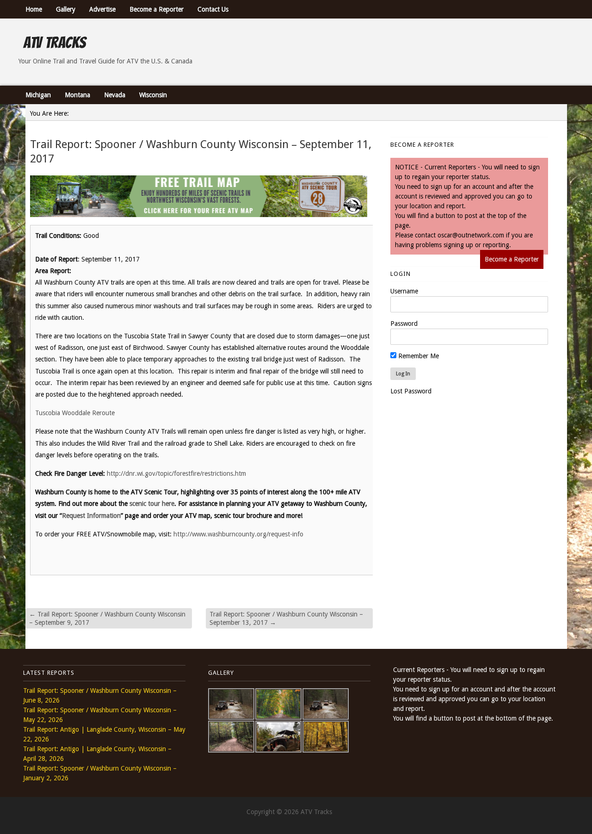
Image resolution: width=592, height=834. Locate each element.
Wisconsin (153, 95)
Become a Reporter (157, 9)
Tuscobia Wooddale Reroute (76, 413)
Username (404, 291)
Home (33, 9)
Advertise (102, 9)
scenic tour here (152, 503)
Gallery (65, 9)
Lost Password (411, 391)
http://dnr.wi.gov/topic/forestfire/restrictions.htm (176, 473)
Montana (77, 95)
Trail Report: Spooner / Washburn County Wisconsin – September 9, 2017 (107, 618)
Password (404, 323)
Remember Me (417, 356)
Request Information (91, 515)
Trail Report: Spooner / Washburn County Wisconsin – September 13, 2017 (286, 618)
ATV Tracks (54, 42)
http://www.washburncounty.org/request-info (238, 534)
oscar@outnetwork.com (471, 235)
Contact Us (212, 9)
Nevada (114, 95)
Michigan (38, 95)
